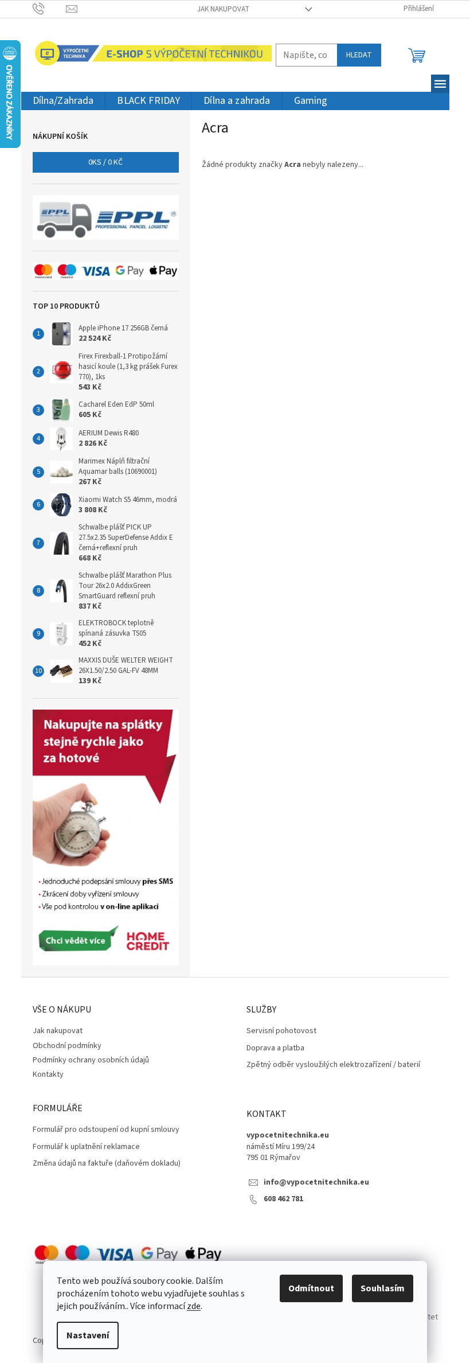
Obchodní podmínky (67, 1046)
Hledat (359, 55)
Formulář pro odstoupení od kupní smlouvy (106, 1129)
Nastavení (87, 1335)
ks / (105, 162)
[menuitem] (63, 101)
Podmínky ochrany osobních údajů (91, 1060)
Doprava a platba (275, 1048)
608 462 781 (283, 1199)
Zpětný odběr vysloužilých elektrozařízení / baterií (333, 1065)
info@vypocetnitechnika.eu (316, 1182)
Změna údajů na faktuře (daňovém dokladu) (107, 1163)
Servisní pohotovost (281, 1031)
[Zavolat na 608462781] (49, 8)
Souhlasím (383, 1288)
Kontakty (48, 1074)
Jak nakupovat (223, 9)
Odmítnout (311, 1288)
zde (194, 1306)
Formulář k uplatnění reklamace (86, 1147)
